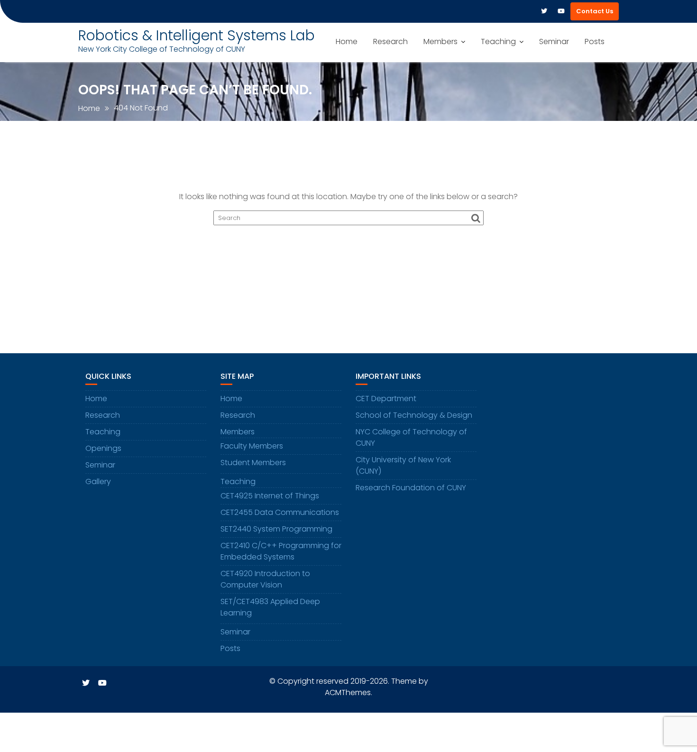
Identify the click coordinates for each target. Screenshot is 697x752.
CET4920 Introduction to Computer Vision (265, 579)
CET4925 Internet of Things (269, 495)
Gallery (98, 481)
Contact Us (594, 11)
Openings (103, 448)
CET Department (386, 398)
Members (440, 41)
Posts (595, 41)
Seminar (554, 41)
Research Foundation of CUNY (411, 487)
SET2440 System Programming (276, 528)
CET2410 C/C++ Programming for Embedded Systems (280, 551)
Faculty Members (251, 445)
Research (390, 41)
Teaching (498, 41)
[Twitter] (543, 11)
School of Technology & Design (414, 415)
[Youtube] (561, 11)
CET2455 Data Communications (279, 512)
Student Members (253, 462)
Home (347, 41)
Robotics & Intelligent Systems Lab (196, 35)
